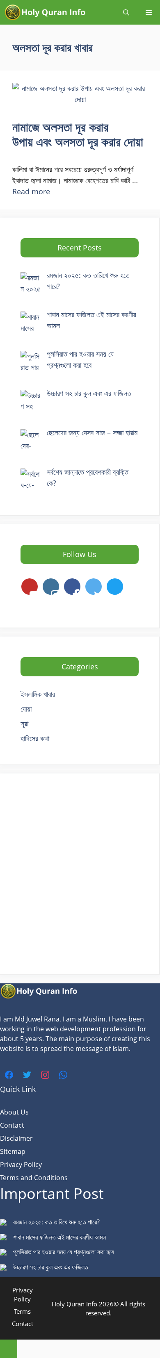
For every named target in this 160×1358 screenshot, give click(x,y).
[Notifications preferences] (8, 1349)
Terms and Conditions (34, 1177)
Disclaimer (16, 1138)
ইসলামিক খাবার (38, 694)
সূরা (24, 723)
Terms (22, 1311)
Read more (31, 191)
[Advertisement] (80, 874)
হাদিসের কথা (35, 738)
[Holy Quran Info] (45, 12)
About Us (14, 1112)
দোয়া (26, 709)
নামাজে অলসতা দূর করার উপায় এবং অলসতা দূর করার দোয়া (77, 134)
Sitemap (12, 1151)
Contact (12, 1125)
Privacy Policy (21, 1164)
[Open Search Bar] (126, 12)
